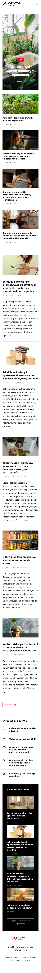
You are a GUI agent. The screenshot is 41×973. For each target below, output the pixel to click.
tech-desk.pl (15, 957)
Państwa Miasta (20, 950)
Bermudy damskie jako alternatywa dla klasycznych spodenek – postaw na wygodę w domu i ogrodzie (19, 286)
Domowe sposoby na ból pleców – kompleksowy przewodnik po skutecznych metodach (19, 156)
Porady (6, 383)
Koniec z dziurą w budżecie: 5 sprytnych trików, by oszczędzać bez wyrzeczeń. (20, 647)
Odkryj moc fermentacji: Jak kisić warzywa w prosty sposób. (19, 560)
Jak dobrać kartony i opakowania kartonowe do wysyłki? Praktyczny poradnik (20, 375)
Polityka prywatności (24, 947)
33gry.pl (25, 957)
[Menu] (36, 4)
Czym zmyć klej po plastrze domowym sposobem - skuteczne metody (22, 763)
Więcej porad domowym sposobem (20, 922)
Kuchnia (6, 477)
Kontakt (11, 947)
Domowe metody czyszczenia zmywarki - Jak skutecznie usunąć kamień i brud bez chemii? (19, 235)
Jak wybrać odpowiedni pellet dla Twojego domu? (19, 906)
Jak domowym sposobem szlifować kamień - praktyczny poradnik (21, 749)
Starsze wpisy (10, 705)
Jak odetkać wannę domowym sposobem (20, 71)
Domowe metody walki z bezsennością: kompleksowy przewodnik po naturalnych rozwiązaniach (17, 196)
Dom (20, 60)
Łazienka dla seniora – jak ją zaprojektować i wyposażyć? (19, 816)
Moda (5, 295)
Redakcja (23, 82)
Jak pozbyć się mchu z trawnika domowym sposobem (18, 119)
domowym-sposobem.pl (20, 961)
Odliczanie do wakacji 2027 (22, 739)
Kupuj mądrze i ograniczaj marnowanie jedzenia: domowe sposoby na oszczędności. (18, 467)
